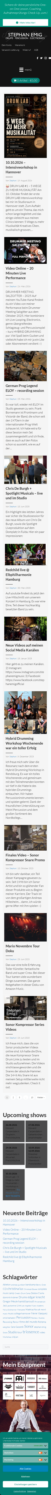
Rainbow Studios (37, 1318)
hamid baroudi (26, 1301)
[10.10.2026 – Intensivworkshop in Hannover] (25, 163)
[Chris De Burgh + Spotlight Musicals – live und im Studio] (25, 497)
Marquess (21, 1309)
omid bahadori (9, 1317)
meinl (43, 1309)
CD (5, 1289)
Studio (12, 1332)
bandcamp (31, 1284)
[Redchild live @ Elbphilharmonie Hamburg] (25, 578)
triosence (31, 1331)
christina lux (15, 1289)
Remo (15, 1322)
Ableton (7, 1284)
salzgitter (6, 1327)
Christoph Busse (30, 1289)
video (42, 1332)
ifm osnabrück (39, 1301)
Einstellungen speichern (25, 1484)
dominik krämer (10, 1297)
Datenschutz (31, 1491)
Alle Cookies (25, 1468)
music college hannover (19, 1313)
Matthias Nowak (33, 1309)
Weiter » (40, 1097)
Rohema (42, 1321)
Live (19, 1305)
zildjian (15, 1336)
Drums (23, 1297)
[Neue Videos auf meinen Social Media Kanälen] (25, 652)
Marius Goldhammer (10, 1310)
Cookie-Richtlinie (20, 1491)
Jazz (5, 1305)
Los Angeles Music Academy (32, 1305)
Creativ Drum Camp (22, 1293)
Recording (7, 1322)
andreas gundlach (18, 1285)
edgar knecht (36, 1297)
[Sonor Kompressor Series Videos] (25, 1044)
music (5, 1313)
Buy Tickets (13, 1195)
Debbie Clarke (37, 1293)
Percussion (23, 1317)
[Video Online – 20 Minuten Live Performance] (25, 292)
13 (32, 1097)
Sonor (29, 1326)
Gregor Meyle (10, 1301)
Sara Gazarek (17, 1326)
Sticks (5, 1332)
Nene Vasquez (39, 1313)
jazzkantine (12, 1305)
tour (19, 1332)
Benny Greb (41, 1285)
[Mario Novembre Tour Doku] (25, 953)
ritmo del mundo (28, 1321)
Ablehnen (25, 1476)
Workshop (7, 1337)
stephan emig (40, 1327)
